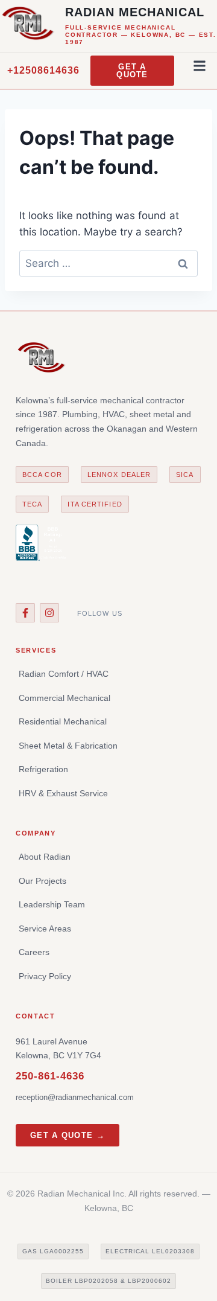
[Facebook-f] (25, 612)
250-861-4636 (50, 1076)
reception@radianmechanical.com (75, 1097)
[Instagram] (49, 612)
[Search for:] (108, 263)
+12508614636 (43, 70)
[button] (200, 65)
